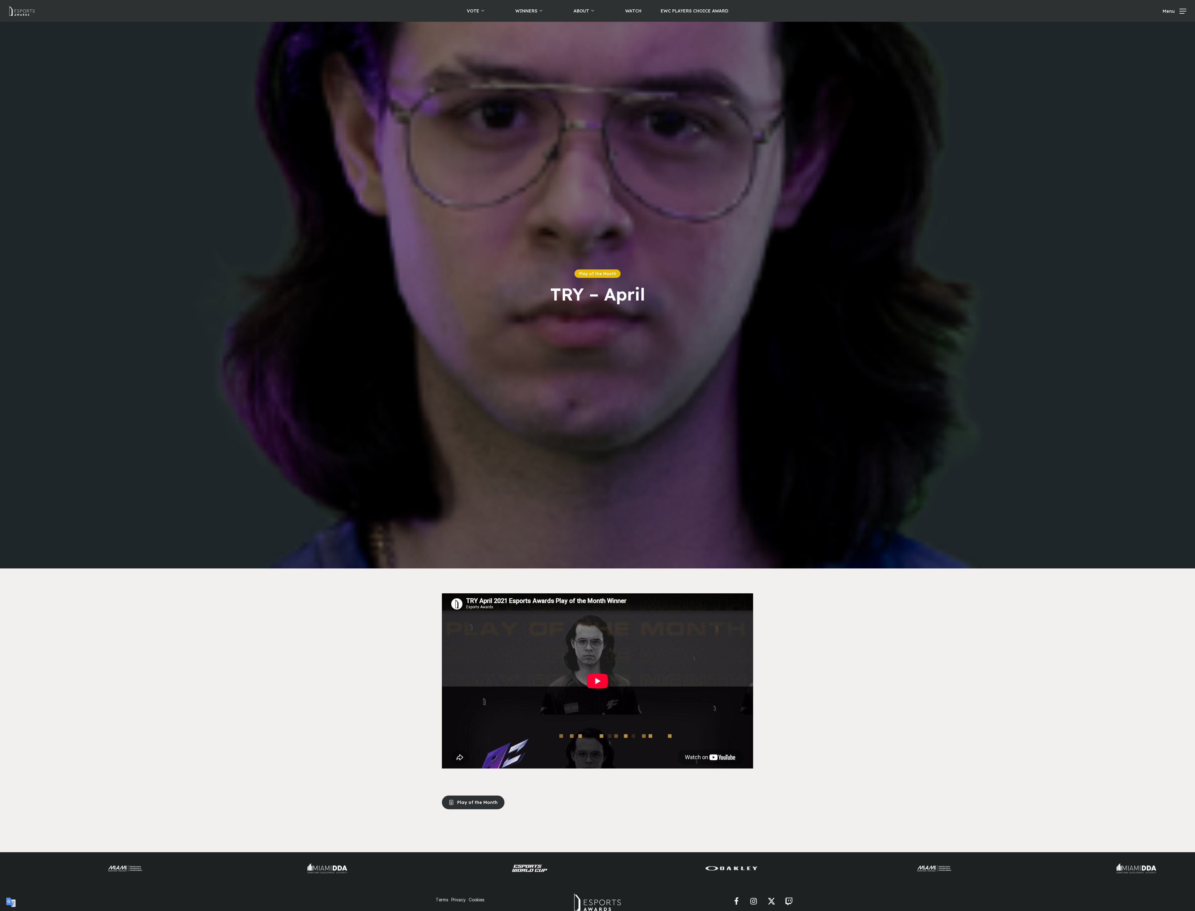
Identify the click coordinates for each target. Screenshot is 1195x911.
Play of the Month (597, 273)
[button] (1174, 11)
